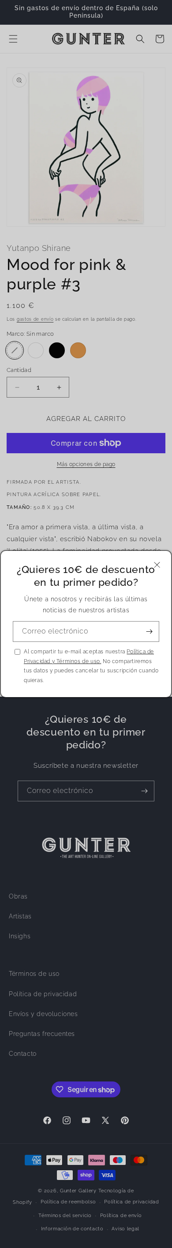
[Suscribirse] (149, 631)
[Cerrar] (157, 565)
